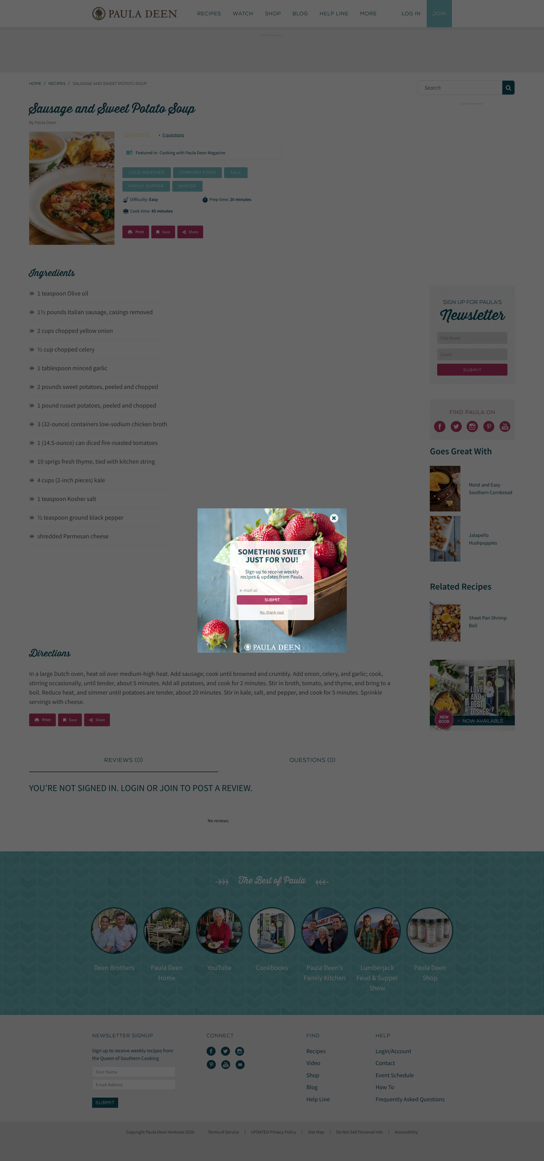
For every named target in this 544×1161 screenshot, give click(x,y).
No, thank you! (272, 612)
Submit (272, 599)
